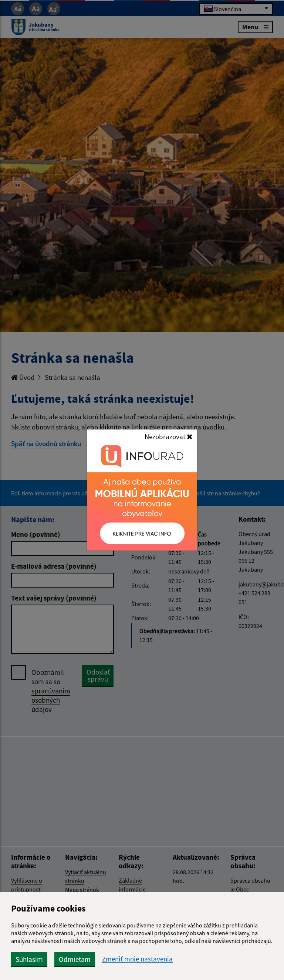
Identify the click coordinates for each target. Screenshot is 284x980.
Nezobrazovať (166, 436)
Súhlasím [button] (29, 959)
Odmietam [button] (75, 959)
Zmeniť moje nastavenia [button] (137, 959)
